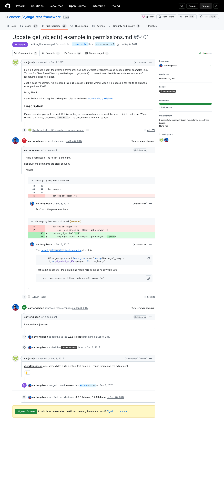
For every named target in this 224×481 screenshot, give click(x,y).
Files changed (100, 53)
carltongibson (38, 44)
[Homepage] (7, 6)
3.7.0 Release (99, 397)
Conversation (29, 53)
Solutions (37, 6)
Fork (188, 16)
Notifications (168, 16)
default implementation (61, 250)
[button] (151, 62)
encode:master (80, 44)
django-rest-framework (42, 17)
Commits (54, 53)
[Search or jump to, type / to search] (181, 6)
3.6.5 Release (75, 336)
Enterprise (98, 6)
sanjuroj (29, 62)
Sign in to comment (117, 411)
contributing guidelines (100, 98)
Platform (19, 6)
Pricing (115, 6)
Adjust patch (39, 297)
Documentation (69, 347)
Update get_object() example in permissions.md (58, 130)
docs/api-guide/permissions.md (52, 181)
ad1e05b (151, 130)
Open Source (77, 6)
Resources (56, 6)
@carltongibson (33, 366)
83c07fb (151, 297)
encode (15, 17)
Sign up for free (26, 411)
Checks (75, 53)
